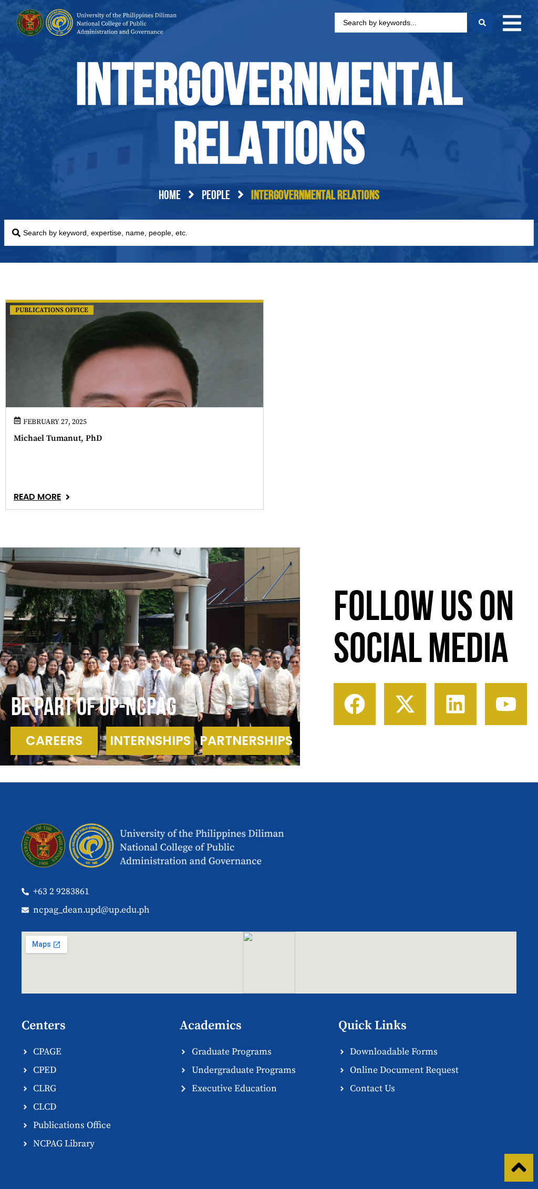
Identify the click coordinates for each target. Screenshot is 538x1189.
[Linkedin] (455, 704)
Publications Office (51, 310)
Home (170, 196)
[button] (512, 23)
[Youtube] (506, 704)
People (216, 196)
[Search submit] (482, 23)
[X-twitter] (405, 704)
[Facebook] (355, 704)
